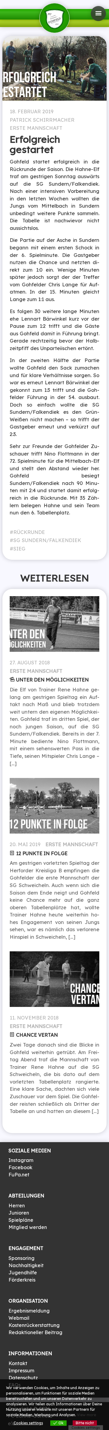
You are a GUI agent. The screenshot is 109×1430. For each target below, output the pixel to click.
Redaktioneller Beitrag (35, 1332)
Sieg (19, 549)
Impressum (21, 1370)
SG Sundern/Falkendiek (47, 540)
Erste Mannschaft (36, 128)
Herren (16, 1206)
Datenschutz (23, 1378)
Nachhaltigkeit (26, 1265)
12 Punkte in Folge (42, 853)
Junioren (18, 1213)
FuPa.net (18, 1175)
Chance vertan (37, 1035)
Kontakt (17, 1363)
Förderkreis (21, 1280)
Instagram (20, 1160)
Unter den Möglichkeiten (52, 680)
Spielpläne (20, 1220)
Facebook (20, 1167)
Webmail (18, 1318)
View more (86, 1415)
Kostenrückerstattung (34, 1325)
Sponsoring (21, 1258)
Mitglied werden (27, 1227)
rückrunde (29, 532)
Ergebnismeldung (29, 1311)
